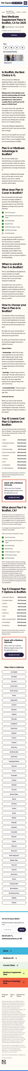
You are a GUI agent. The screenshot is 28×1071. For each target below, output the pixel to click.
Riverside (14, 719)
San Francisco (14, 691)
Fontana (14, 738)
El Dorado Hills (14, 884)
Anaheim (14, 705)
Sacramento (14, 686)
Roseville (14, 822)
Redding (14, 898)
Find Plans (14, 35)
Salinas (14, 799)
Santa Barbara (14, 888)
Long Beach (14, 723)
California (18, 12)
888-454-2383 (17, 3)
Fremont (14, 742)
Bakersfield (14, 700)
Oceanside (14, 832)
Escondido (14, 775)
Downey (14, 902)
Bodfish (24, 12)
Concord (14, 869)
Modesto (14, 733)
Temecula (14, 865)
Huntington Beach (14, 761)
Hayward (14, 766)
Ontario (14, 771)
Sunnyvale (14, 851)
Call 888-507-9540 (14, 497)
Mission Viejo (14, 860)
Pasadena (14, 827)
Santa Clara (14, 874)
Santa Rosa (14, 756)
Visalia (14, 813)
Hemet (14, 841)
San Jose (14, 681)
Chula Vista (14, 728)
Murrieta (14, 836)
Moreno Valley (14, 794)
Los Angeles (14, 672)
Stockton (14, 709)
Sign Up (22, 929)
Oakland (14, 714)
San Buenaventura (14, 893)
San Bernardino (14, 752)
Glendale (14, 785)
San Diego (14, 676)
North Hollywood (14, 855)
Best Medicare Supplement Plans (10, 12)
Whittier (14, 818)
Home (3, 12)
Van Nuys (14, 804)
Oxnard (14, 808)
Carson (14, 879)
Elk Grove (14, 846)
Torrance (14, 789)
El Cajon (14, 780)
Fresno (14, 695)
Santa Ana (14, 747)
